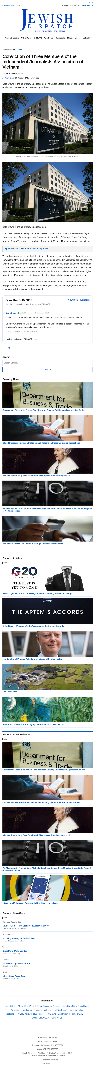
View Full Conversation (79, 300)
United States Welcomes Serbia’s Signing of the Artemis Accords (33, 626)
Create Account (8, 6)
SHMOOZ (38, 38)
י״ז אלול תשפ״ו (87, 6)
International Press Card (13, 976)
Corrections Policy (44, 1010)
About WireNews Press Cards (75, 1006)
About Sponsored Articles (48, 1006)
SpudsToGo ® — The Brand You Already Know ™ (28, 249)
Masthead (10, 1014)
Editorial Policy (77, 1010)
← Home (6, 348)
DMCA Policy (61, 1010)
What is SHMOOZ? (40, 1018)
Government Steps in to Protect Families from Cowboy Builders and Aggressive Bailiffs (43, 410)
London (27, 50)
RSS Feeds (38, 1014)
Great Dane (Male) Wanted (14, 951)
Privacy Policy (24, 1014)
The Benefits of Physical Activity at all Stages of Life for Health (32, 659)
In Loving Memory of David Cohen (18, 938)
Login (18, 6)
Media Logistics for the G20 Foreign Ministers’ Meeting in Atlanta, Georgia (37, 593)
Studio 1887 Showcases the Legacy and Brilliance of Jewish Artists (33, 724)
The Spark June (9, 692)
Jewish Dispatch (12, 38)
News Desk (9, 78)
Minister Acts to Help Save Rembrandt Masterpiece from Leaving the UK (36, 476)
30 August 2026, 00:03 (70, 6)
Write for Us (57, 1018)
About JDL (10, 1006)
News (20, 50)
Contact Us (28, 1010)
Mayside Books (73, 38)
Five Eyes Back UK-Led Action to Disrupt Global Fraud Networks (32, 544)
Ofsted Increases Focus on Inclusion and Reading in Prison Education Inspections (41, 443)
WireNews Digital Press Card (16, 963)
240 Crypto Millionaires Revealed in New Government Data (30, 903)
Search (47, 369)
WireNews (48, 38)
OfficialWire (26, 38)
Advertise (15, 1010)
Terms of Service (78, 1014)
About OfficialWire (26, 1006)
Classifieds (60, 38)
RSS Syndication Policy (57, 1014)
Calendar (87, 38)
